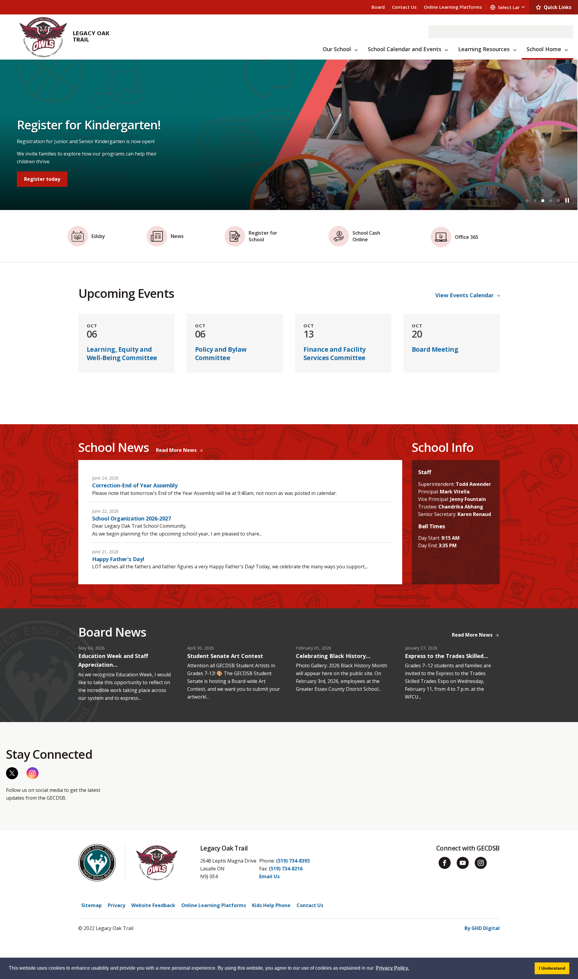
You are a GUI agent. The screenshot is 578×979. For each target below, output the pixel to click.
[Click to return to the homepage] (43, 37)
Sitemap (91, 905)
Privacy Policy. (392, 968)
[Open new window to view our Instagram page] (32, 773)
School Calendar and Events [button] (404, 49)
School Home (544, 49)
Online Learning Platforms (453, 7)
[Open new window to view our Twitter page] (12, 773)
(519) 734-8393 (293, 860)
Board (378, 7)
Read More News (176, 450)
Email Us (269, 876)
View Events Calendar (464, 295)
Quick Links (557, 7)
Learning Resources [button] (484, 49)
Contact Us (404, 7)
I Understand (554, 968)
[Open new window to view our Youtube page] (463, 863)
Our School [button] (337, 49)
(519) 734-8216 (286, 868)
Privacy (116, 905)
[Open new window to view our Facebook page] (445, 863)
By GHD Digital (482, 928)
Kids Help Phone (271, 905)
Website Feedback (153, 905)
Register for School (48, 179)
